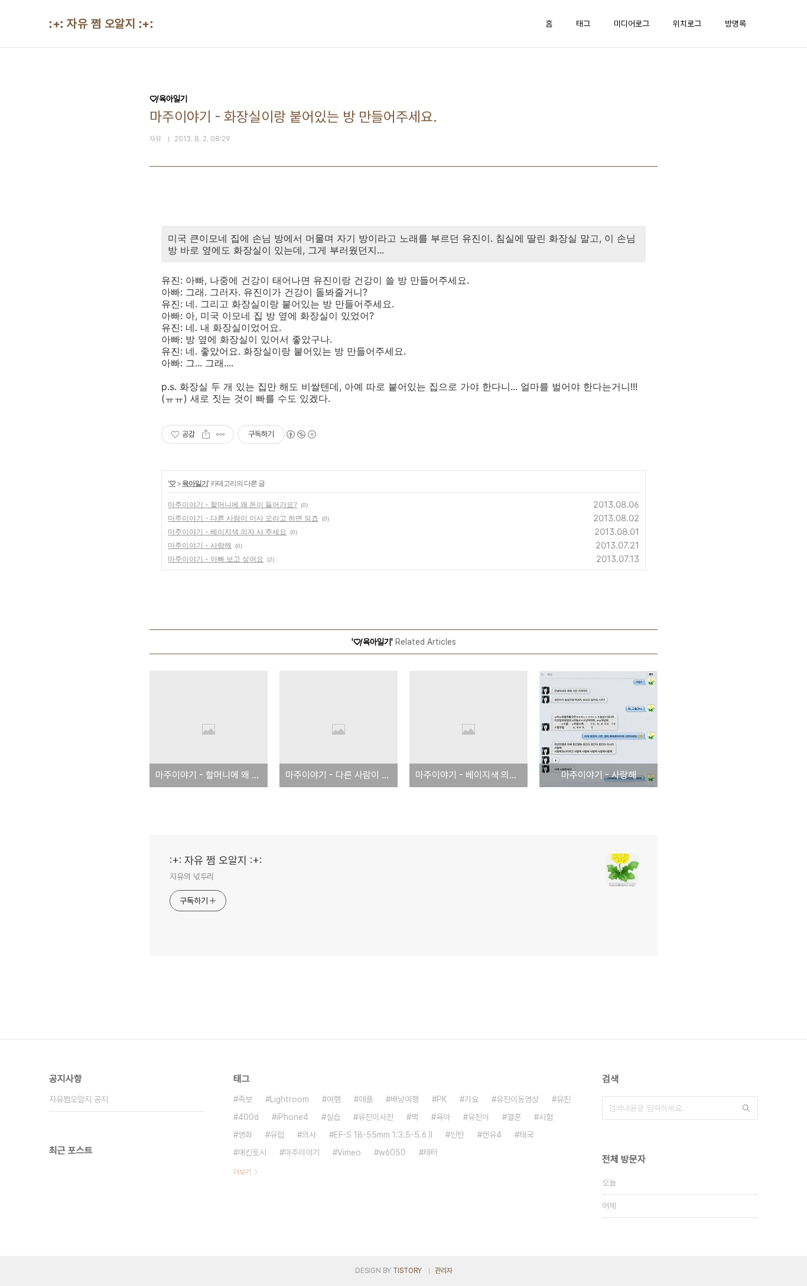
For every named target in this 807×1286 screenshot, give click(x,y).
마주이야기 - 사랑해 (200, 545)
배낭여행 (405, 1099)
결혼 (514, 1117)
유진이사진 (375, 1117)
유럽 (277, 1134)
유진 (564, 1099)
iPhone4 (292, 1117)
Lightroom (289, 1099)
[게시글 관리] (220, 434)
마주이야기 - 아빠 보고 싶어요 (215, 558)
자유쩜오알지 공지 (78, 1099)
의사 (309, 1134)
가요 (471, 1099)
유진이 (478, 1117)
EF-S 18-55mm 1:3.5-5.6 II (383, 1134)
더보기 (242, 1172)
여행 (334, 1099)
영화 (245, 1134)
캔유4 (492, 1134)
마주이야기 (302, 1152)
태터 (431, 1152)
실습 (333, 1117)
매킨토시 (252, 1152)
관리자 (444, 1270)
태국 (526, 1134)
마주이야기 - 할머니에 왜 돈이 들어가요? (232, 504)
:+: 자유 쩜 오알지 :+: (101, 24)
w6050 (392, 1152)
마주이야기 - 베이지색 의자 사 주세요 (227, 531)
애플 (366, 1099)
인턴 (457, 1134)
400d (248, 1117)
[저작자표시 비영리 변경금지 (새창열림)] (301, 434)
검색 (746, 1108)
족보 (245, 1099)
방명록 (735, 23)
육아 (443, 1117)
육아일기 (195, 483)
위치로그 (687, 23)
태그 (583, 23)
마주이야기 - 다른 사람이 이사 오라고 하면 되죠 (243, 518)
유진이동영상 (517, 1099)
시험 (546, 1117)
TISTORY (407, 1270)
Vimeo (349, 1152)
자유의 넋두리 (192, 876)
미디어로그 (631, 23)
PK (442, 1099)
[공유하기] (206, 434)
